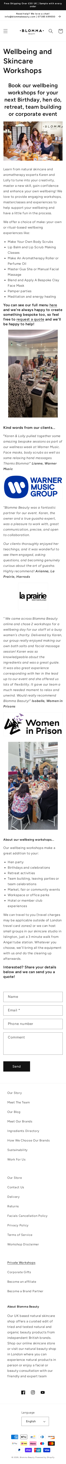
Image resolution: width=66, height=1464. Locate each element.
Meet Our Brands (19, 1121)
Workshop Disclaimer (23, 1244)
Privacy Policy (18, 1225)
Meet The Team (18, 1102)
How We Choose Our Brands (28, 1140)
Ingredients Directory (23, 1131)
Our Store (14, 1178)
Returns (13, 1206)
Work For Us (16, 1159)
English (31, 1421)
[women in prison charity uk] (33, 736)
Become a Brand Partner (25, 1291)
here (53, 305)
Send (16, 1066)
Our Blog (14, 1112)
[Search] (51, 31)
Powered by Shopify (44, 1457)
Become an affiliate (21, 1281)
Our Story (14, 1093)
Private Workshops (21, 1262)
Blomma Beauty (27, 1457)
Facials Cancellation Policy (27, 1216)
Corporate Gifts (19, 1272)
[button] (5, 31)
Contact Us (15, 1187)
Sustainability (17, 1150)
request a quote (30, 319)
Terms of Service (19, 1235)
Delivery (13, 1197)
